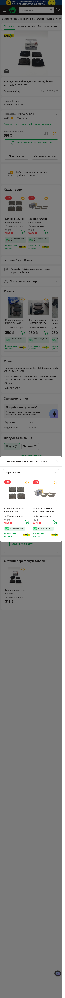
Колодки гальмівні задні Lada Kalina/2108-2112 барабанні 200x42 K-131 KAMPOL (45, 511)
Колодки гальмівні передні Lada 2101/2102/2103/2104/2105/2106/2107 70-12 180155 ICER (16, 511)
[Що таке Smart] (26, 534)
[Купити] (27, 522)
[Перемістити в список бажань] (27, 483)
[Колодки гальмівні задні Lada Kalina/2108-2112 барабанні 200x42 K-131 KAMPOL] (45, 493)
